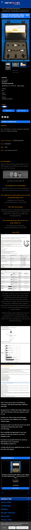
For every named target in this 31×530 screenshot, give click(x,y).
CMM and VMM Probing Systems (13, 8)
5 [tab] (13, 72)
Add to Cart (15, 488)
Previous (2, 66)
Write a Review (20, 85)
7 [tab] (16, 72)
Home (3, 8)
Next (29, 66)
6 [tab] (14, 72)
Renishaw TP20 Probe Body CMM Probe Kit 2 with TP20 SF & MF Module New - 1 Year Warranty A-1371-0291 (15, 476)
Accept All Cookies (22, 527)
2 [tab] (14, 70)
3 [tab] (16, 70)
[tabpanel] (8, 66)
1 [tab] (13, 70)
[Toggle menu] (2, 2)
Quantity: (4, 104)
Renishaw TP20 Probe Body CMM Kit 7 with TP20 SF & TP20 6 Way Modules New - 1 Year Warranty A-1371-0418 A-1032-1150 (15, 10)
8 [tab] (17, 72)
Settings (4, 527)
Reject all (12, 527)
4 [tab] (17, 70)
